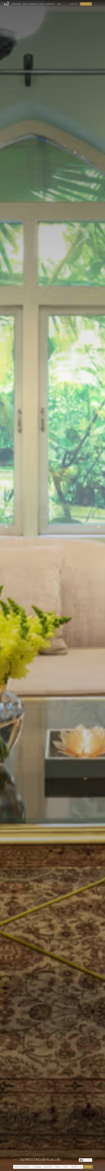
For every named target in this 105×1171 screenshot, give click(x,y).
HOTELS (25, 4)
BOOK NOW (88, 1166)
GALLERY (87, 1160)
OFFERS (41, 4)
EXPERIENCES (33, 4)
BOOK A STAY (86, 4)
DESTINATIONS (16, 4)
